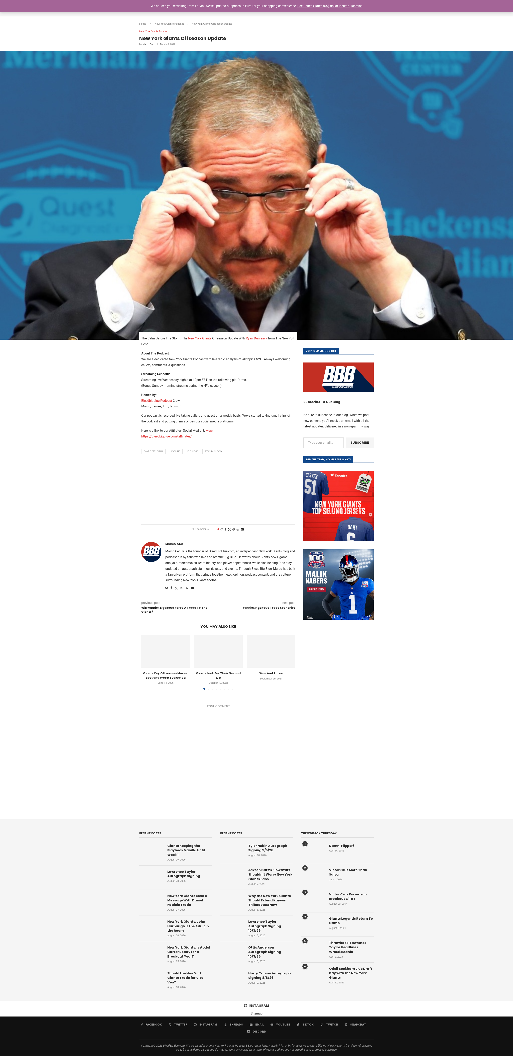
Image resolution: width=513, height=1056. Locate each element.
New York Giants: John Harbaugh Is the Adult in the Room (188, 926)
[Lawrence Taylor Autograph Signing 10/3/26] (232, 927)
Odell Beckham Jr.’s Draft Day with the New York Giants (350, 973)
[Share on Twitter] (229, 529)
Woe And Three (271, 673)
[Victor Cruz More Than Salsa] (313, 876)
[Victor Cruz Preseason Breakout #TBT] (313, 900)
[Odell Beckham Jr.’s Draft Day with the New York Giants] (313, 975)
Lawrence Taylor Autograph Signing (183, 874)
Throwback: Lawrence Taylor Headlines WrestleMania (347, 947)
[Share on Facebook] (225, 529)
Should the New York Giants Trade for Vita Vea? (185, 978)
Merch (210, 430)
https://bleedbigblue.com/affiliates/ (166, 436)
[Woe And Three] (271, 651)
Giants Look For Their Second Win (218, 675)
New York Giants (199, 338)
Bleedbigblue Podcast (156, 401)
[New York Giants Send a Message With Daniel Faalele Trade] (151, 902)
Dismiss (356, 6)
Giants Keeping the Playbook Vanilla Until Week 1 (186, 850)
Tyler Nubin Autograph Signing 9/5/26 (267, 848)
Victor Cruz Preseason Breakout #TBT (348, 896)
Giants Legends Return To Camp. (351, 920)
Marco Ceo (148, 44)
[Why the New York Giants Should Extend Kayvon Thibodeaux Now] (232, 902)
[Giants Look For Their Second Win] (218, 651)
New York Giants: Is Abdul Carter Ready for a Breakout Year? (188, 952)
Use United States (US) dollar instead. (323, 6)
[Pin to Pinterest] (233, 529)
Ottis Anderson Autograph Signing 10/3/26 (264, 952)
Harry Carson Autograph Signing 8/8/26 (269, 975)
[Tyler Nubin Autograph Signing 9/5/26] (232, 852)
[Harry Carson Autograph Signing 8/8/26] (232, 979)
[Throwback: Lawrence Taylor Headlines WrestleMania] (313, 949)
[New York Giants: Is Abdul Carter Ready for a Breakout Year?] (151, 953)
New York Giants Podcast (169, 23)
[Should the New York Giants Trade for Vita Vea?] (151, 979)
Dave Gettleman (153, 451)
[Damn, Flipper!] (313, 852)
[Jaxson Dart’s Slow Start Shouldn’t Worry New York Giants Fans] (232, 876)
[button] (146, 662)
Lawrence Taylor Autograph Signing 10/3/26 (264, 926)
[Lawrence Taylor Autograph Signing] (151, 878)
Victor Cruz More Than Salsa (348, 872)
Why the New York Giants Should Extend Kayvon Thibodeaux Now (269, 900)
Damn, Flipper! (341, 846)
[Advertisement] (218, 490)
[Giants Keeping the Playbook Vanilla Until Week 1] (151, 852)
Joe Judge (192, 451)
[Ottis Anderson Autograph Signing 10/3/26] (232, 953)
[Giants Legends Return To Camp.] (313, 924)
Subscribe (359, 442)
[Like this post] (221, 529)
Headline (175, 451)
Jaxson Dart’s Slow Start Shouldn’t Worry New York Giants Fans (270, 874)
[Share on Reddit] (237, 529)
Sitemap (257, 1013)
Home (142, 23)
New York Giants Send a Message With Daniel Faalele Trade (187, 900)
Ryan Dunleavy (256, 338)
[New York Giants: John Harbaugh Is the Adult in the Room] (151, 927)
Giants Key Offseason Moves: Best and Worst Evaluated (165, 675)
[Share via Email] (242, 529)
